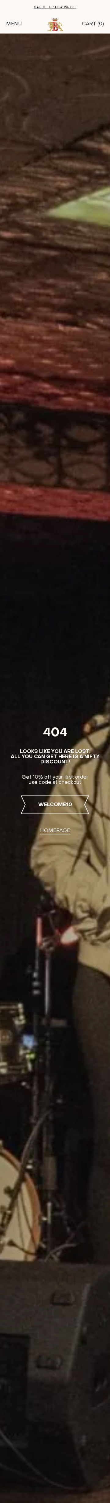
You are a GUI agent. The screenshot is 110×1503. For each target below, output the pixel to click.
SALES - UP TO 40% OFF (55, 7)
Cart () (93, 24)
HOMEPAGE (55, 830)
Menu (14, 24)
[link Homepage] (55, 24)
